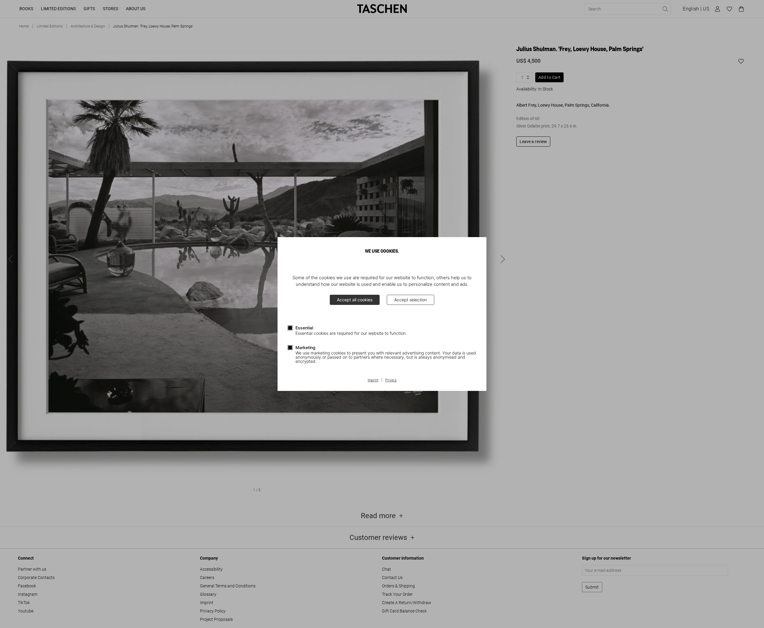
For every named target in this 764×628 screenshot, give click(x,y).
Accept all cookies (354, 299)
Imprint (373, 380)
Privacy (391, 380)
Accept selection (410, 299)
